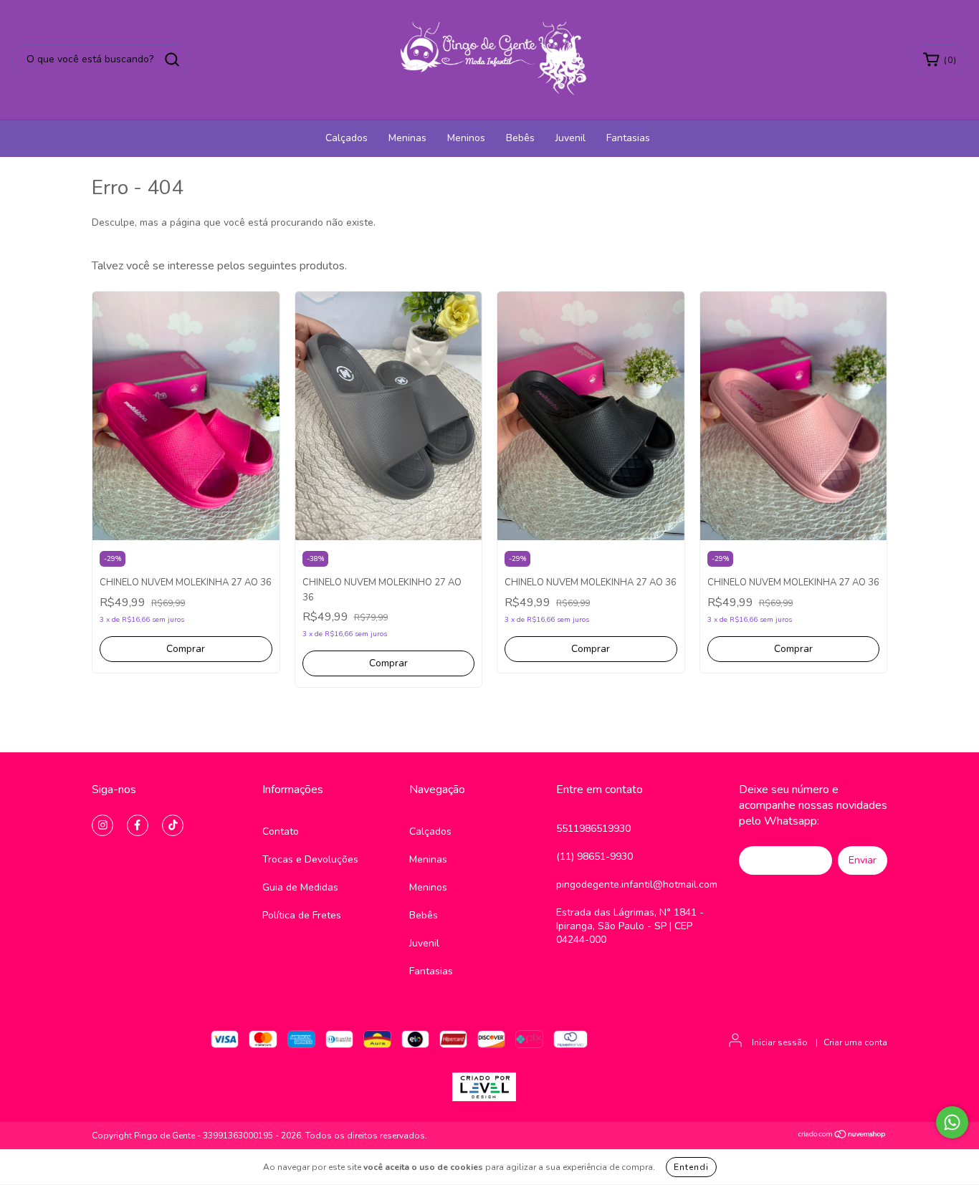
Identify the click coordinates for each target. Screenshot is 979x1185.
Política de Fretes (301, 915)
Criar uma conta (855, 1042)
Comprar (185, 649)
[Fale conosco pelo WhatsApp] (952, 1122)
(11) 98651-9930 (594, 856)
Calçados (346, 138)
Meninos (466, 138)
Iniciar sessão (780, 1042)
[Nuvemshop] (842, 1136)
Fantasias (628, 138)
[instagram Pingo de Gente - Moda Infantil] (102, 825)
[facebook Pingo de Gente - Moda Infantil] (137, 825)
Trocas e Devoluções (310, 859)
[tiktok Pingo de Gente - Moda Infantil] (172, 825)
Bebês (520, 138)
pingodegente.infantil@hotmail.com (636, 884)
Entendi (691, 1167)
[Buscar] (172, 59)
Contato (280, 831)
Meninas (407, 138)
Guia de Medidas (300, 887)
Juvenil (570, 138)
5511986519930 (593, 828)
